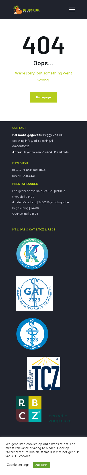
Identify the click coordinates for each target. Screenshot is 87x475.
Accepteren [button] (41, 465)
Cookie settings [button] (18, 465)
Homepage (43, 97)
